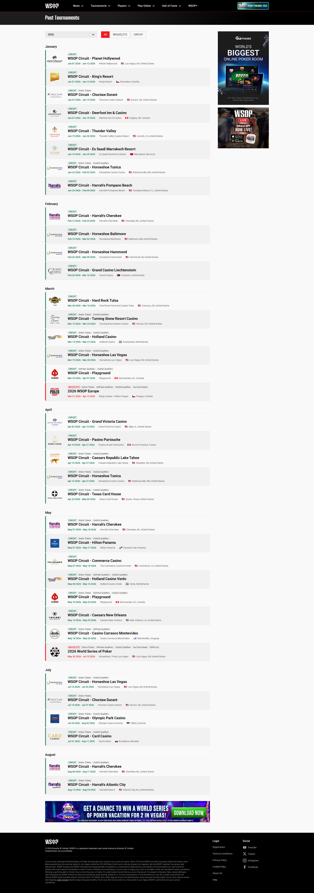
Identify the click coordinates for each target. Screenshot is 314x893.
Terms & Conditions (222, 853)
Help (215, 879)
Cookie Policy (219, 866)
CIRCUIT (138, 34)
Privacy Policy (220, 860)
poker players (63, 880)
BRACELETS (120, 34)
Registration (219, 847)
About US (217, 873)
